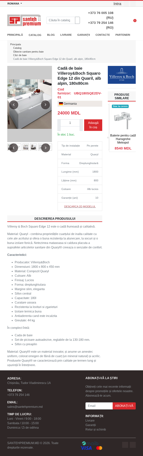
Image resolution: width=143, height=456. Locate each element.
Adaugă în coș (93, 125)
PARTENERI (122, 35)
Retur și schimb (95, 429)
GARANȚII (83, 35)
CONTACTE (103, 35)
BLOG (51, 35)
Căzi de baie (20, 55)
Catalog (17, 48)
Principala (15, 44)
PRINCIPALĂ (15, 35)
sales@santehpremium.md (25, 406)
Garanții (90, 425)
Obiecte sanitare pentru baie (28, 51)
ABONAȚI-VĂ (124, 405)
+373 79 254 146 (18, 394)
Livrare (90, 420)
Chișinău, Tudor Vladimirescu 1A (29, 382)
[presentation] (13, 104)
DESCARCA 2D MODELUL (80, 206)
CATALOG (35, 35)
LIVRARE (66, 35)
